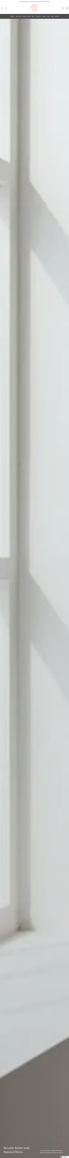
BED (33, 16)
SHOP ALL (19, 16)
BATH (29, 16)
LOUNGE (38, 16)
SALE (52, 16)
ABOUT (12, 16)
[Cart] (67, 8)
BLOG (57, 16)
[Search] (6, 8)
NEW (48, 16)
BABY (24, 16)
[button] (64, 1157)
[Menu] (2, 8)
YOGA (44, 16)
